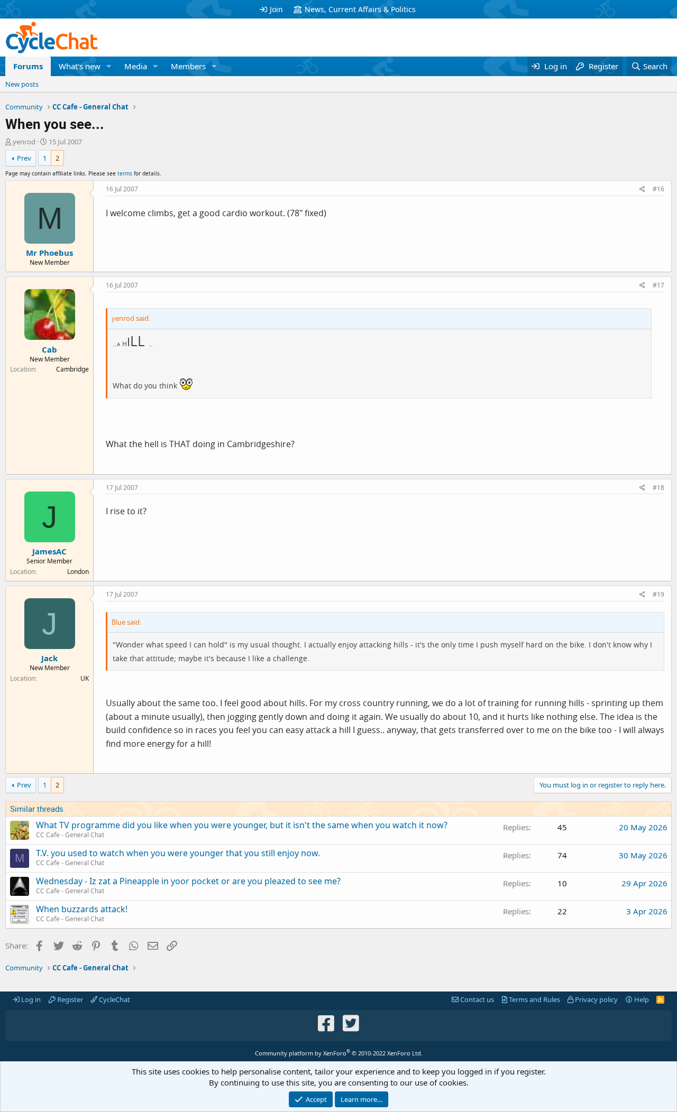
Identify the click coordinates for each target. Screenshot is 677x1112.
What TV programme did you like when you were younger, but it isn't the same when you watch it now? (241, 825)
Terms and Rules (533, 999)
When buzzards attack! (81, 909)
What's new (79, 66)
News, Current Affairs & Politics (360, 9)
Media (135, 66)
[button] (109, 66)
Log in (30, 999)
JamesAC (49, 551)
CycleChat (113, 999)
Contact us (476, 999)
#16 (658, 188)
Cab (49, 349)
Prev (24, 158)
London (78, 571)
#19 (658, 594)
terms (124, 173)
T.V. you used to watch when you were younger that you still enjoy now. (178, 853)
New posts (22, 84)
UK (84, 678)
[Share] (642, 189)
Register (69, 999)
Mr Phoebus (49, 252)
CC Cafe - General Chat (70, 834)
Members (188, 66)
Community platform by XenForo (339, 1053)
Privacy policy (595, 999)
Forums (28, 66)
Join (276, 9)
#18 (658, 487)
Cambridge (72, 369)
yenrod (24, 141)
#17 (658, 285)
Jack (49, 658)
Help (641, 999)
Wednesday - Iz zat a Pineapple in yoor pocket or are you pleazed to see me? (188, 881)
